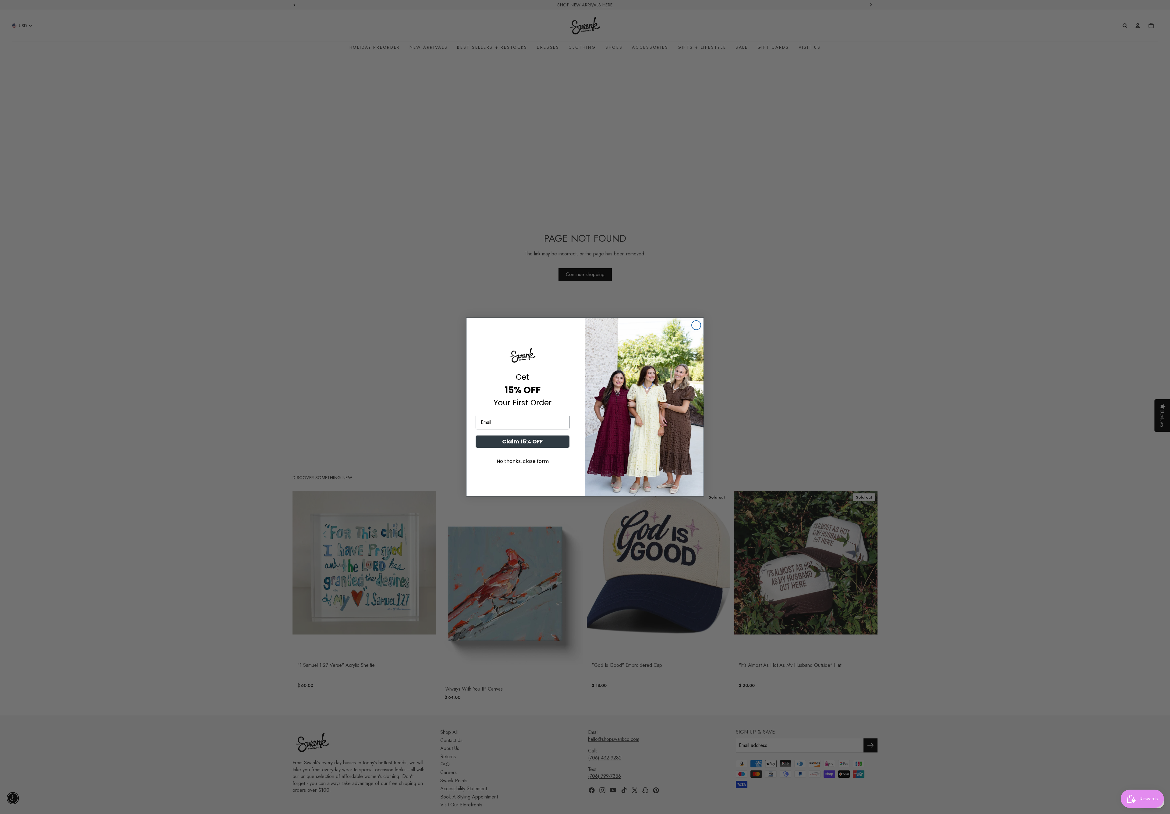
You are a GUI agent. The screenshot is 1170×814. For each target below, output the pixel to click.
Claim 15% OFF (522, 441)
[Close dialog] (696, 325)
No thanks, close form (523, 461)
